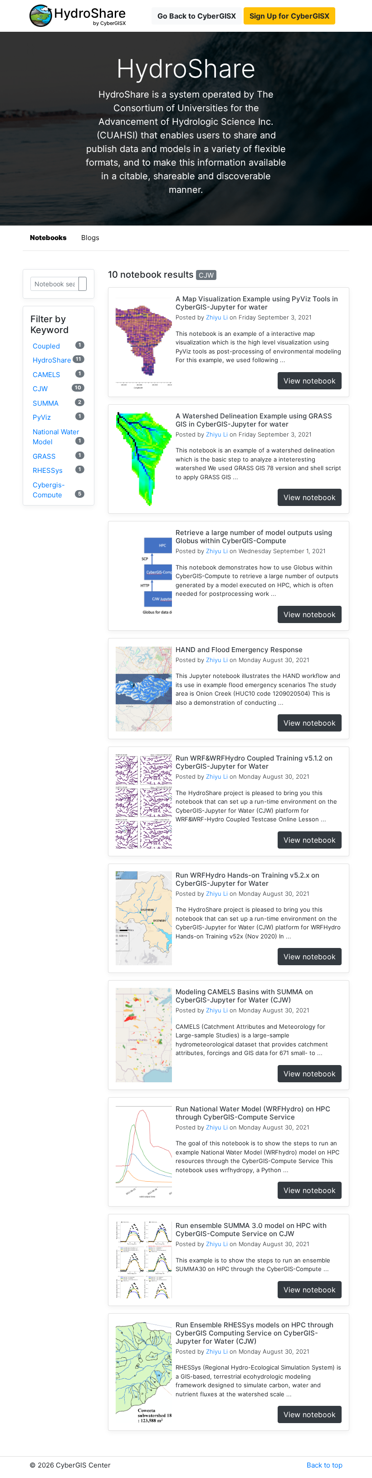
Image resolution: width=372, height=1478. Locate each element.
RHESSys (57, 470)
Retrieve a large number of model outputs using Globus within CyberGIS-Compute (254, 536)
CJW (57, 388)
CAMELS (57, 374)
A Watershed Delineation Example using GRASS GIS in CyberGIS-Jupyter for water (254, 420)
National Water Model (57, 437)
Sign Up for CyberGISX (289, 15)
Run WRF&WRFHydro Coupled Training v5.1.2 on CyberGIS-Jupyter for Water (254, 762)
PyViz (57, 417)
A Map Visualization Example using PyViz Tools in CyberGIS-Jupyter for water (257, 303)
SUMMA (57, 403)
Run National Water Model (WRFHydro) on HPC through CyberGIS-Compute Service (253, 1113)
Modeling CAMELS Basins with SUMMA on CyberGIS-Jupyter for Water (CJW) (244, 995)
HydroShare (57, 360)
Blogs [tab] (90, 237)
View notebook (310, 380)
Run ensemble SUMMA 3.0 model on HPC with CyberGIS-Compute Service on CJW (251, 1229)
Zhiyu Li (217, 317)
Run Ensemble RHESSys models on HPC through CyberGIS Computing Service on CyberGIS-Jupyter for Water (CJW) (254, 1333)
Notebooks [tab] (48, 237)
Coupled (57, 346)
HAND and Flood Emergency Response (239, 649)
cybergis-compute (57, 490)
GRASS (57, 456)
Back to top (325, 1465)
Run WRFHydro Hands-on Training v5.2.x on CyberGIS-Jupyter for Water (247, 879)
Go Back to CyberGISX (196, 15)
